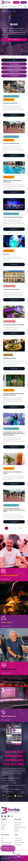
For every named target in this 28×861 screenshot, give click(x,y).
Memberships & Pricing (20, 827)
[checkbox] (14, 64)
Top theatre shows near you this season (13, 324)
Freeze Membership (6, 842)
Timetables (17, 825)
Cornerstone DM (5, 859)
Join (23, 2)
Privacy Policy (18, 840)
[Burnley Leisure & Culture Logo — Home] (5, 2)
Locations (3, 825)
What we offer (17, 822)
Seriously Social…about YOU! (10, 103)
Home (5, 11)
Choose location (5, 626)
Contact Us (4, 838)
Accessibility (18, 845)
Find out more (4, 720)
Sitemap (16, 831)
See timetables (5, 579)
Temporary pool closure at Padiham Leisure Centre (12, 181)
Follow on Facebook (13, 39)
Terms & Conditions (19, 842)
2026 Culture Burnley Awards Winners (13, 217)
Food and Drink (8, 355)
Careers (3, 827)
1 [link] (6, 528)
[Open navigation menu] (25, 6)
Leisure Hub (6, 254)
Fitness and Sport (8, 99)
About (10, 11)
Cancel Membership (6, 845)
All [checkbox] (14, 60)
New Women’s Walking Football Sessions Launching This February (13, 394)
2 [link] (10, 528)
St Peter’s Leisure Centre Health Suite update (12, 472)
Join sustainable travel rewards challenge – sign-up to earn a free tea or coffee (14, 510)
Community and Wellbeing (11, 96)
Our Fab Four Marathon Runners (11, 143)
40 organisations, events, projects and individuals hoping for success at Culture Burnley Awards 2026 (14, 433)
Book (15, 2)
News (2, 829)
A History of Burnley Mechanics (11, 289)
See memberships (5, 673)
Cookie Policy (18, 838)
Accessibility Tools (13, 6)
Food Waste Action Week (9, 358)
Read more (16, 115)
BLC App (16, 829)
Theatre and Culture (9, 286)
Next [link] (20, 528)
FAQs (2, 840)
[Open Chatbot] (18, 856)
